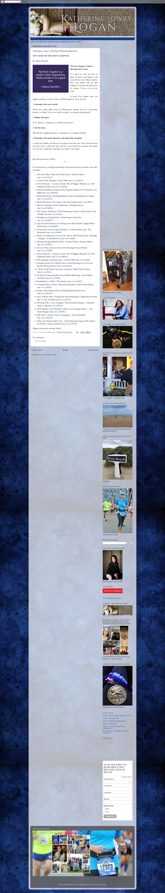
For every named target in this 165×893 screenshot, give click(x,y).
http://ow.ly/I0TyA (63, 299)
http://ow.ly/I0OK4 (59, 187)
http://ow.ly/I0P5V (85, 202)
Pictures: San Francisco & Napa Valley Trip (117, 715)
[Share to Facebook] (87, 332)
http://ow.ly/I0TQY (45, 318)
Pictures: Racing (108, 713)
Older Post (93, 350)
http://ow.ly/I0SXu (44, 293)
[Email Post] (77, 332)
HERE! (52, 159)
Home (65, 350)
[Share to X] (85, 332)
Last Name (107, 792)
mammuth (89, 884)
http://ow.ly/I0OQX (50, 193)
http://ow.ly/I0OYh (45, 199)
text (107, 812)
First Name (107, 786)
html (107, 809)
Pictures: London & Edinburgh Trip (114, 721)
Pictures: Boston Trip (109, 724)
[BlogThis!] (83, 332)
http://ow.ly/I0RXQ (60, 256)
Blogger (103, 884)
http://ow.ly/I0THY (58, 312)
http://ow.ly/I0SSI (44, 287)
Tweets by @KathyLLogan (111, 598)
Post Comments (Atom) (48, 354)
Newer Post (37, 350)
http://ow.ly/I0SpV (64, 266)
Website (106, 799)
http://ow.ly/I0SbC (83, 260)
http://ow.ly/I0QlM (45, 208)
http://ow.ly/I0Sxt (44, 272)
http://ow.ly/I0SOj (74, 281)
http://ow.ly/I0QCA (45, 220)
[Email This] (81, 332)
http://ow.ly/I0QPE (50, 226)
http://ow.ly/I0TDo (55, 306)
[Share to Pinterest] (89, 332)
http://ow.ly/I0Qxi (55, 214)
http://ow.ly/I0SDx (53, 278)
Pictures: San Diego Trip (111, 718)
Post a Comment (40, 341)
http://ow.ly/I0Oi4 (75, 180)
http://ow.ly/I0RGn (45, 244)
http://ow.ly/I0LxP (44, 177)
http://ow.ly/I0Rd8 (53, 232)
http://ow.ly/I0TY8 (69, 324)
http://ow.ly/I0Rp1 (68, 238)
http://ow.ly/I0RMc (45, 250)
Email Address (117, 779)
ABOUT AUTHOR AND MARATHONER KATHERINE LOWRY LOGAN (55, 42)
